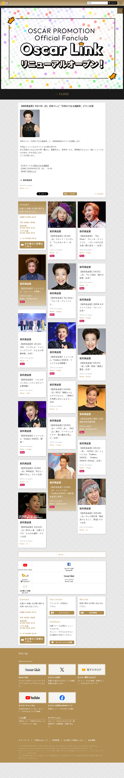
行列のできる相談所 (41, 166)
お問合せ (32, 244)
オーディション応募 (62, 642)
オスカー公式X (54, 677)
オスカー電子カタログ (25, 580)
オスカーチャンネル (25, 570)
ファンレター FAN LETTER (62, 613)
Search (112, 3)
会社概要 (91, 740)
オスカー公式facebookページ (60, 705)
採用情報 (55, 740)
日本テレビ (31, 171)
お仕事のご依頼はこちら (25, 591)
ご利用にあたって (41, 740)
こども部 (22, 718)
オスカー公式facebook (68, 569)
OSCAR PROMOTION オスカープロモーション (5, 3)
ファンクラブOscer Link (68, 580)
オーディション (54, 718)
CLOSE (99, 194)
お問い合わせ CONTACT (32, 640)
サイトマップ (24, 740)
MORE (62, 554)
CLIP (70, 193)
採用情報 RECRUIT (91, 613)
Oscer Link (23, 677)
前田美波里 (27, 180)
